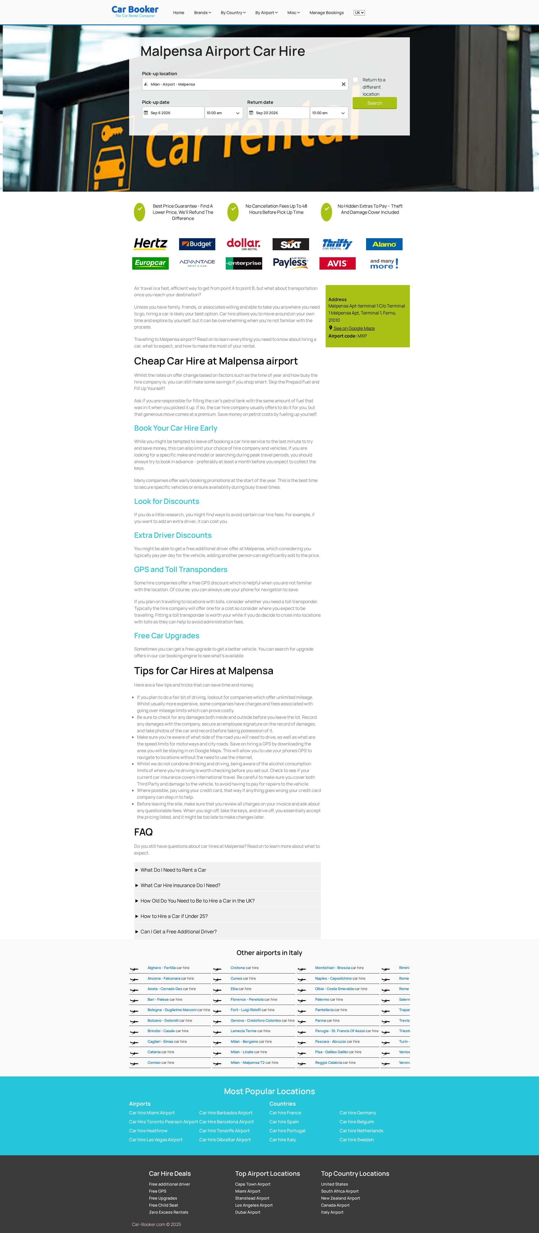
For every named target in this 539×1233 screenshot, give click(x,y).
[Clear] (343, 84)
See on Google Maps (354, 328)
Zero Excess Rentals (168, 1212)
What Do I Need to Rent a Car (173, 869)
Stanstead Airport (252, 1198)
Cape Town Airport (253, 1184)
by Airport (265, 12)
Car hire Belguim (357, 1122)
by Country (232, 12)
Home (178, 12)
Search (374, 103)
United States (334, 1184)
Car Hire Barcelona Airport (226, 1122)
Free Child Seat (163, 1205)
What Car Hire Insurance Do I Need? (180, 885)
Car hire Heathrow (148, 1131)
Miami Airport (248, 1191)
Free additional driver (169, 1184)
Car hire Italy (283, 1139)
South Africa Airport (340, 1191)
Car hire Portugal (287, 1131)
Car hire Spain (284, 1122)
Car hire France (285, 1113)
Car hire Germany (358, 1113)
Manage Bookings (327, 12)
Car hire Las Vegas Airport (156, 1139)
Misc (292, 12)
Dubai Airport (248, 1212)
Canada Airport (335, 1205)
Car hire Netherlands (361, 1131)
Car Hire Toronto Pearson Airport (163, 1122)
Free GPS (157, 1191)
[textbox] (245, 84)
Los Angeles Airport (254, 1205)
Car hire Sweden (357, 1139)
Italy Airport (332, 1212)
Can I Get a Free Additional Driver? (179, 931)
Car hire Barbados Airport (226, 1113)
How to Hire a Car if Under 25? (174, 916)
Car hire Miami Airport (152, 1113)
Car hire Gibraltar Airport (225, 1139)
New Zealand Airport (340, 1198)
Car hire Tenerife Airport (224, 1131)
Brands (201, 12)
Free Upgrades (163, 1198)
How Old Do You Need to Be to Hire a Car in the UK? (198, 900)
